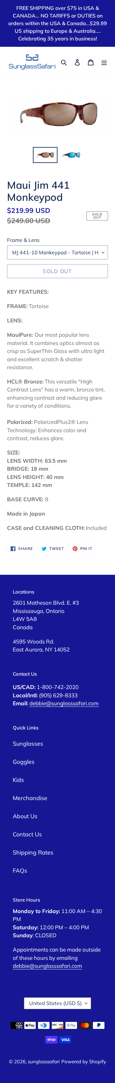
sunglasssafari (44, 1061)
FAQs (20, 870)
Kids (18, 780)
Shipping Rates (33, 852)
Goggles (23, 761)
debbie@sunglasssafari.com (64, 703)
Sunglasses (28, 743)
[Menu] (104, 61)
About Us (25, 816)
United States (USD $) (55, 1003)
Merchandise (30, 798)
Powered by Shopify (83, 1061)
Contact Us (27, 834)
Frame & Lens (23, 240)
